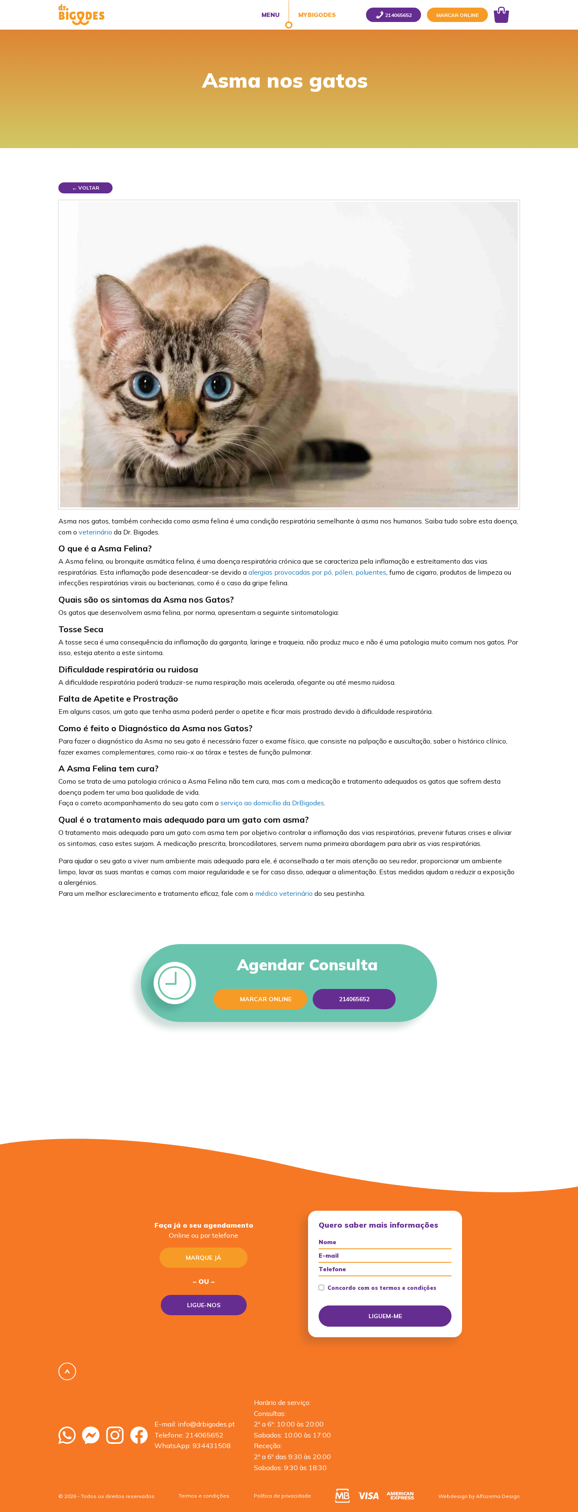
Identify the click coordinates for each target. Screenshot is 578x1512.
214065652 (204, 1435)
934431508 (212, 1445)
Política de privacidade (282, 1496)
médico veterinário (284, 893)
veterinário (95, 532)
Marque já (203, 1257)
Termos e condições (204, 1496)
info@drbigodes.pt (206, 1424)
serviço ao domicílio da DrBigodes (272, 803)
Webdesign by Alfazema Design (479, 1496)
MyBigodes (316, 15)
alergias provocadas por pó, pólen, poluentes (317, 572)
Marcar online (457, 15)
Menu (270, 15)
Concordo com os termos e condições (382, 1288)
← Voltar (85, 188)
